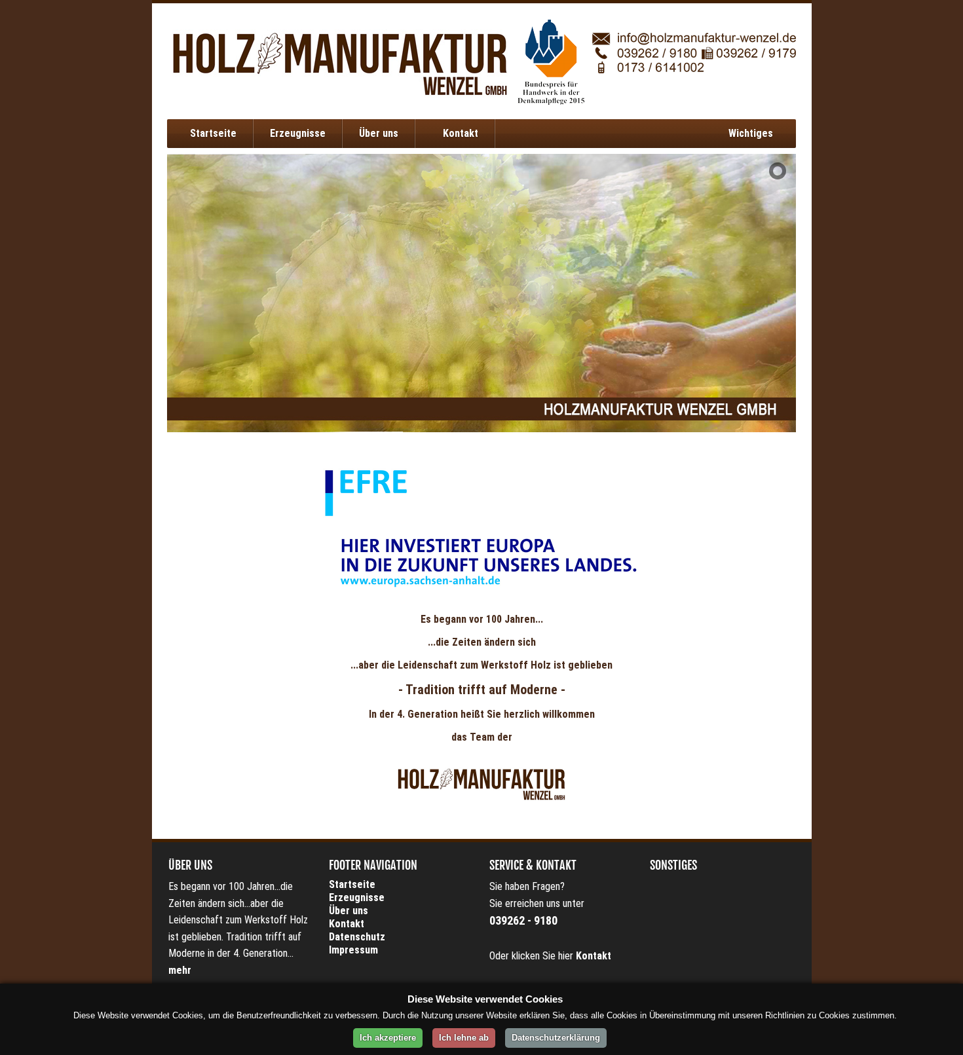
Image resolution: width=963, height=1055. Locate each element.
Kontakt (459, 133)
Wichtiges (750, 133)
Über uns (378, 133)
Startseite (213, 133)
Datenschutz (357, 937)
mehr (179, 970)
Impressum (353, 950)
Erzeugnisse (298, 133)
